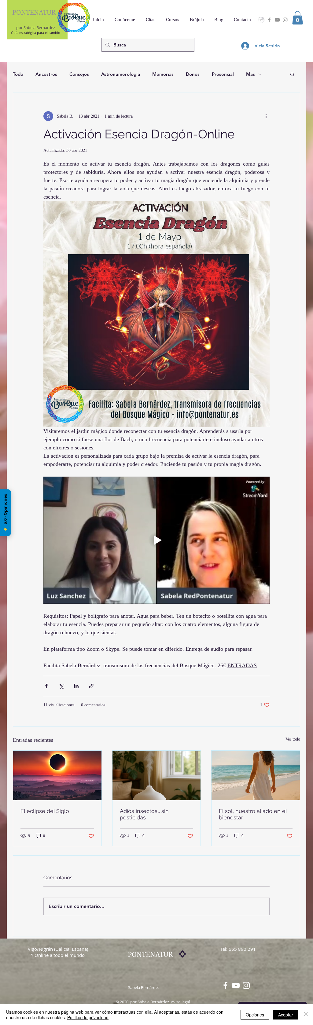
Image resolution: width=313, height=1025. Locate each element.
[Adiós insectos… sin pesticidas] (156, 775)
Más (250, 74)
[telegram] (261, 20)
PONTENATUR (34, 12)
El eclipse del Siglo (44, 811)
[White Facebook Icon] (225, 985)
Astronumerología (120, 74)
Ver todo (292, 739)
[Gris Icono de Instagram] (285, 20)
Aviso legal (180, 1002)
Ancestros (46, 74)
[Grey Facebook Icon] (269, 20)
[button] (297, 17)
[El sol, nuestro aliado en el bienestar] (256, 775)
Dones (193, 74)
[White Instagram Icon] (246, 985)
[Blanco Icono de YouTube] (236, 985)
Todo (18, 74)
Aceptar (285, 1015)
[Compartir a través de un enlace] (91, 686)
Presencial (223, 74)
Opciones (255, 1015)
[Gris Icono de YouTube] (277, 20)
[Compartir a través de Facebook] (46, 686)
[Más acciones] (266, 116)
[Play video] (156, 540)
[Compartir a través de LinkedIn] (76, 686)
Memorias (163, 74)
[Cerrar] (305, 1014)
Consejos (79, 74)
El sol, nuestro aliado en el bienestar (253, 814)
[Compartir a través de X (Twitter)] (61, 686)
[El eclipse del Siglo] (57, 775)
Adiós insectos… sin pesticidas (144, 814)
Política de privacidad (88, 1017)
